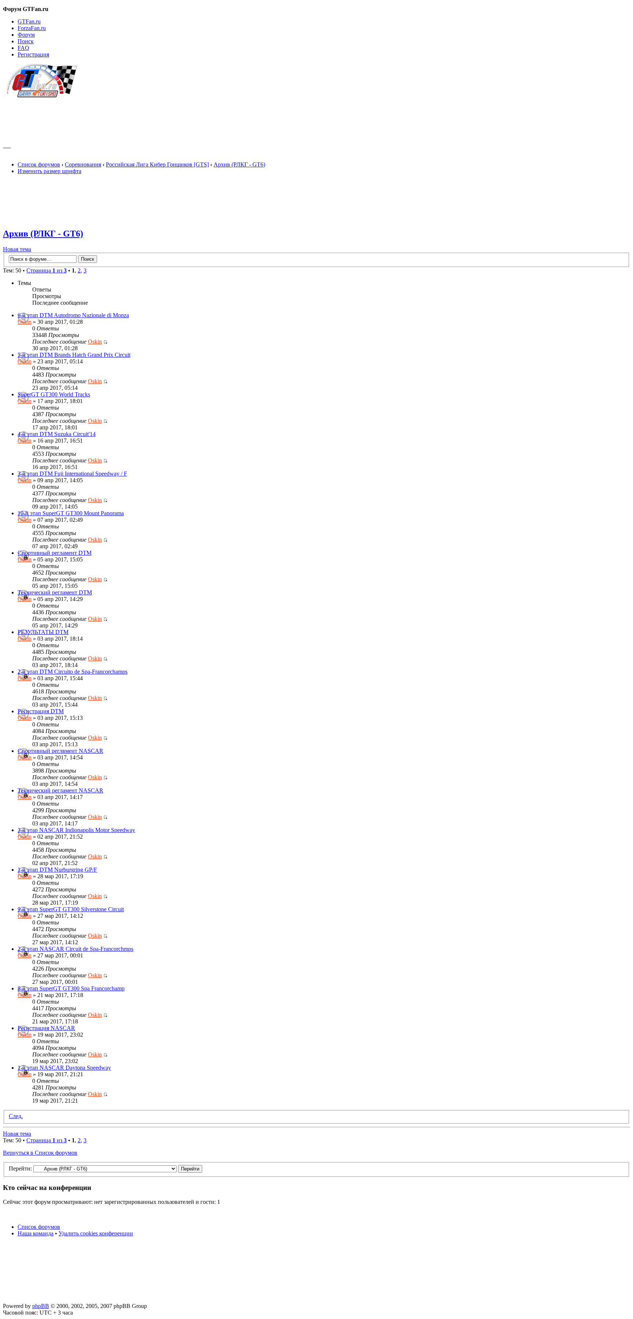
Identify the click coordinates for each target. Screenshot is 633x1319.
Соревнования (83, 164)
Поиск (26, 41)
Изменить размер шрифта (49, 171)
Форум (26, 35)
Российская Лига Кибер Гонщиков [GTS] (157, 164)
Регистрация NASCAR (46, 1028)
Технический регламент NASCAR (60, 790)
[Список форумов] (43, 95)
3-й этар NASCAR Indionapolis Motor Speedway (76, 830)
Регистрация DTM (41, 711)
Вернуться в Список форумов (40, 1153)
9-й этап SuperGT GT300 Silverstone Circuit (71, 909)
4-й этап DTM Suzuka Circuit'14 (57, 434)
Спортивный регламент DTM (55, 553)
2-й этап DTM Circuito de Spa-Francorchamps (72, 671)
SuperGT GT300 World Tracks (54, 394)
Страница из (46, 270)
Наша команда (35, 1233)
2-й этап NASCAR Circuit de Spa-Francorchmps (75, 949)
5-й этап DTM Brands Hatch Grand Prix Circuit (74, 355)
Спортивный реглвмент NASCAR (60, 751)
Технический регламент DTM (55, 592)
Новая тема (17, 249)
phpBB (40, 1306)
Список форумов (39, 164)
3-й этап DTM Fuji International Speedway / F (72, 473)
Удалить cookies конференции (96, 1233)
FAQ (23, 48)
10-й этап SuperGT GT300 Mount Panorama (71, 513)
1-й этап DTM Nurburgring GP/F (57, 869)
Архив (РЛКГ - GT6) (239, 164)
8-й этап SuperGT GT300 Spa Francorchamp (71, 988)
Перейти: (20, 1168)
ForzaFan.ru (32, 28)
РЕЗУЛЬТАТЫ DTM (43, 632)
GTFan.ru (29, 21)
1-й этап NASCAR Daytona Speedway (64, 1068)
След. (16, 1116)
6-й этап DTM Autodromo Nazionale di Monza (73, 315)
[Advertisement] (316, 117)
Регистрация (33, 54)
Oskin (25, 322)
